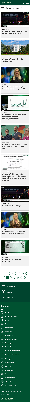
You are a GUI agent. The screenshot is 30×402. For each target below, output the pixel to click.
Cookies (3, 391)
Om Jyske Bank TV (6, 394)
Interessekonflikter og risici (13, 391)
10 (20, 278)
